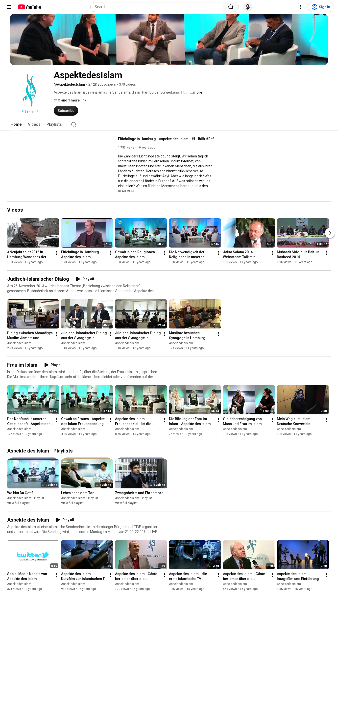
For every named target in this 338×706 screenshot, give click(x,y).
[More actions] (57, 253)
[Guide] (9, 7)
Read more (126, 191)
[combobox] (158, 7)
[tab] (16, 124)
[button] (126, 190)
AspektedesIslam (19, 343)
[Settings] (301, 7)
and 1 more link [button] (73, 100)
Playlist (39, 498)
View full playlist (18, 503)
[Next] (330, 233)
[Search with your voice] (248, 7)
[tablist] (169, 124)
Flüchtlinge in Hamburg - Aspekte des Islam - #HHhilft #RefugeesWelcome (167, 139)
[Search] (231, 7)
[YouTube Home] (29, 7)
